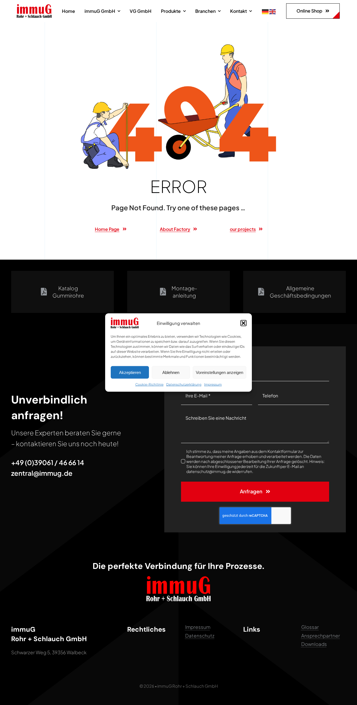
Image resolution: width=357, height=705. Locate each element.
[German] (265, 11)
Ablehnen (170, 372)
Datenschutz (199, 635)
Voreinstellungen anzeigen (219, 372)
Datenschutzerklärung (183, 384)
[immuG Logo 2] (34, 6)
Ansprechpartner (320, 635)
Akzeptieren (130, 372)
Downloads (314, 644)
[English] (272, 11)
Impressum (213, 384)
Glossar (310, 627)
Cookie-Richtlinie (149, 384)
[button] (243, 323)
